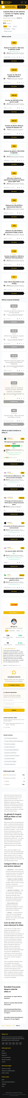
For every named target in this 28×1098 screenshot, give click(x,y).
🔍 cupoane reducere (9, 758)
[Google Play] (17, 1043)
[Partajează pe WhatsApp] (21, 57)
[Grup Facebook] (6, 1043)
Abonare (14, 710)
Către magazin (13, 612)
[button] (22, 2)
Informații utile (7, 28)
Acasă (3, 1025)
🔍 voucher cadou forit (9, 764)
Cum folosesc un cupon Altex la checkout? (13, 997)
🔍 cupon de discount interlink (11, 755)
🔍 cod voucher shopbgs (10, 761)
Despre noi (4, 1055)
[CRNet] (6, 2)
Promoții (15, 26)
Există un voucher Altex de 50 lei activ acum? (13, 1003)
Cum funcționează (6, 1057)
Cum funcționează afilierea (8, 1082)
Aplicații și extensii (6, 1059)
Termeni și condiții (6, 1068)
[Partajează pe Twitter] (19, 57)
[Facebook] (3, 1043)
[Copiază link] (23, 57)
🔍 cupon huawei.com (9, 747)
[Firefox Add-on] (13, 1043)
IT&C (13, 1025)
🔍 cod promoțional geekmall (11, 750)
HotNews (4, 1084)
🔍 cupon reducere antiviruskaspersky (13, 741)
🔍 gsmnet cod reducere (10, 752)
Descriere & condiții (8, 420)
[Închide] (24, 669)
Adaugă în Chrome (14, 685)
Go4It (3, 1086)
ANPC (3, 1079)
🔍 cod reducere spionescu (10, 738)
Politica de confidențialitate (8, 1070)
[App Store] (20, 1043)
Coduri (9, 26)
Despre (13, 28)
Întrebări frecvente (8, 31)
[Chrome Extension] (10, 1043)
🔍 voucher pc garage (9, 744)
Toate (5, 26)
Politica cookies (5, 1073)
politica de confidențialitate (17, 707)
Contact (3, 1061)
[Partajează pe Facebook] (17, 57)
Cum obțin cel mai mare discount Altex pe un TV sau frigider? (13, 1018)
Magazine (8, 1025)
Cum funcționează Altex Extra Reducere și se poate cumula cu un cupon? (13, 1010)
